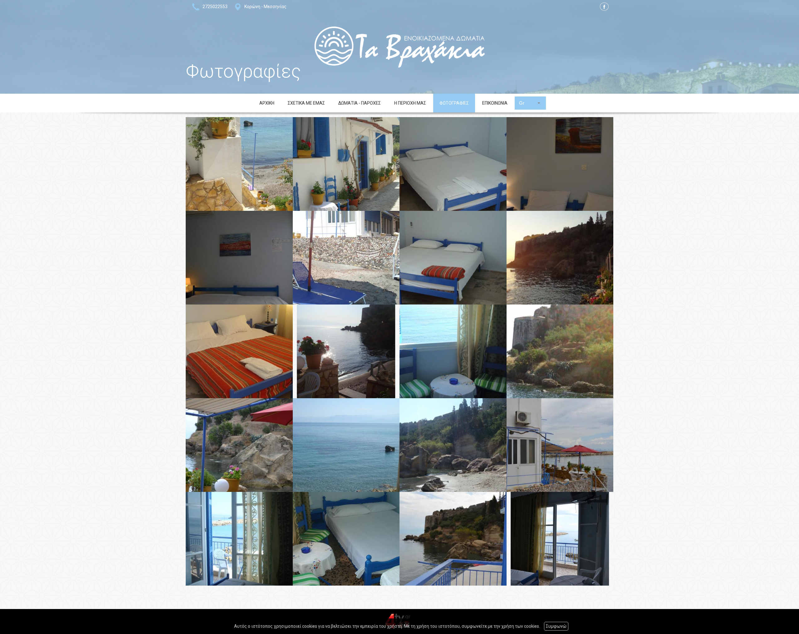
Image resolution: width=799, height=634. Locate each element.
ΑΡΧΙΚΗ (266, 103)
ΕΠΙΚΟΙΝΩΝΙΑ (494, 103)
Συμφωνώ (556, 626)
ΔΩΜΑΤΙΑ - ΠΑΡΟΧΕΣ (359, 103)
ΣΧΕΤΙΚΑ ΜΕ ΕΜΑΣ (306, 103)
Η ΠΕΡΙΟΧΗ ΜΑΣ (410, 103)
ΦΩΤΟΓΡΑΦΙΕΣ (454, 103)
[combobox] (530, 103)
